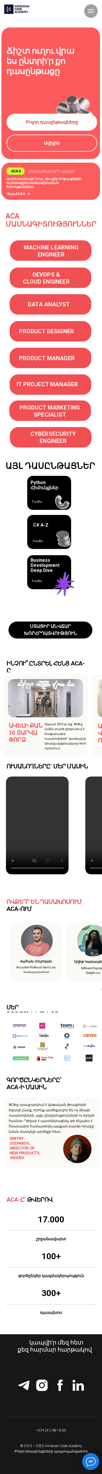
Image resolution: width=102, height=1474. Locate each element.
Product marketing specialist (50, 411)
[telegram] (24, 1385)
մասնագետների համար (51, 171)
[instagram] (42, 1385)
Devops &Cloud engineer (46, 278)
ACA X (16, 171)
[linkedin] (78, 1385)
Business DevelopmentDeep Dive (45, 565)
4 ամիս (37, 580)
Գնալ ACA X (16, 194)
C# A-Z (40, 525)
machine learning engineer (51, 251)
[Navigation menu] (91, 11)
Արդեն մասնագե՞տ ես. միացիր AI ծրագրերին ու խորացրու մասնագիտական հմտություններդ (44, 183)
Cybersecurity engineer (53, 437)
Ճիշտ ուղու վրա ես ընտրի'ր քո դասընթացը (40, 61)
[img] (28, 194)
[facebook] (60, 1385)
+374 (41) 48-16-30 (51, 1430)
